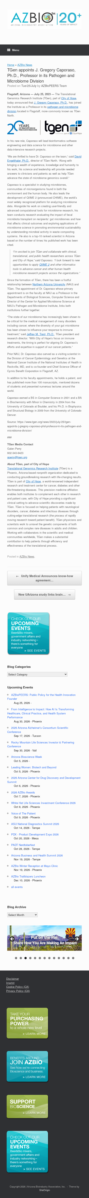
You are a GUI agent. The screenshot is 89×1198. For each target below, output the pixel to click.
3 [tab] (25, 958)
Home (10, 65)
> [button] (76, 939)
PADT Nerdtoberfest (23, 845)
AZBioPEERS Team (54, 86)
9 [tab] (54, 958)
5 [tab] (35, 958)
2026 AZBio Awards (23, 792)
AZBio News (24, 65)
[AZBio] (44, 19)
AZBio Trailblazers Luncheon (28, 876)
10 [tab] (59, 958)
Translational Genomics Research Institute (32, 468)
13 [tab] (73, 958)
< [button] (12, 939)
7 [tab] (44, 958)
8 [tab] (49, 958)
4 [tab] (30, 958)
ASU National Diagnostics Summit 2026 (35, 824)
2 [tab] (21, 958)
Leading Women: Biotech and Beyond (33, 767)
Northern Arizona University (48, 284)
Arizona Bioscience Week (26, 757)
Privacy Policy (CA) (18, 991)
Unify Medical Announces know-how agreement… (44, 578)
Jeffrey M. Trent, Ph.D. (40, 334)
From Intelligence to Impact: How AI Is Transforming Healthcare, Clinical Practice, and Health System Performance (40, 713)
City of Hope (68, 98)
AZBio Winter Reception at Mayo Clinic (34, 866)
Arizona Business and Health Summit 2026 (37, 855)
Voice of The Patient (23, 813)
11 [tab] (64, 958)
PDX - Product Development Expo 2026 (35, 834)
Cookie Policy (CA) (17, 987)
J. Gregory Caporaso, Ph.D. (50, 102)
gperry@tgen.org (17, 457)
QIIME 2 (44, 264)
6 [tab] (40, 958)
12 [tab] (68, 958)
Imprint (10, 983)
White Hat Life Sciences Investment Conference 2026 (43, 803)
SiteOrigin (44, 1190)
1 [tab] (16, 958)
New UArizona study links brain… (44, 594)
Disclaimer (12, 979)
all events (17, 887)
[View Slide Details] (44, 938)
